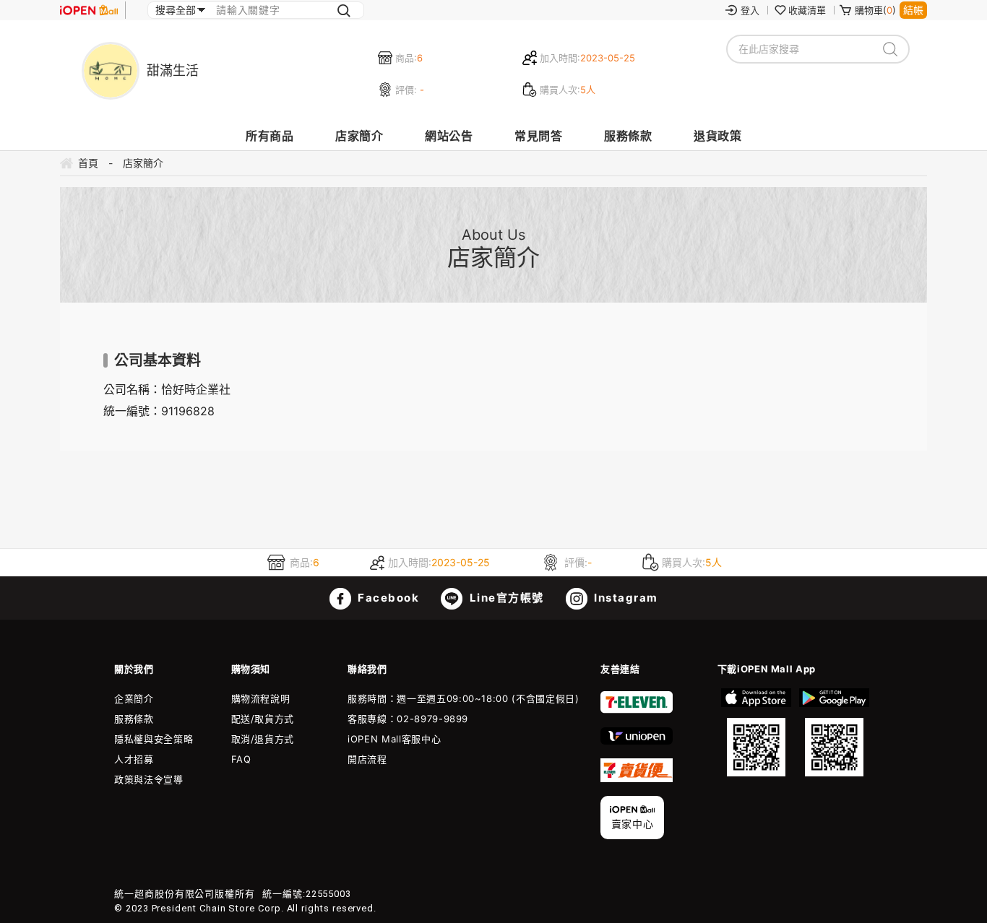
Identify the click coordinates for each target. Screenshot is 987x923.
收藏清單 (807, 10)
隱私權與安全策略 (153, 739)
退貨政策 (717, 136)
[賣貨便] (636, 778)
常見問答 (538, 136)
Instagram (624, 597)
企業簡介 (134, 698)
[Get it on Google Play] (834, 732)
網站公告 (449, 136)
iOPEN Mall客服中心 (394, 739)
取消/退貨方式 (263, 739)
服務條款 (628, 136)
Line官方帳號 (505, 597)
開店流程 (367, 759)
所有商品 (269, 136)
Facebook (387, 597)
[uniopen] (636, 741)
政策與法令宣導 (149, 779)
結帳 (913, 10)
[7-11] (636, 710)
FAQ (241, 759)
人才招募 (134, 759)
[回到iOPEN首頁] (89, 10)
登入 (750, 10)
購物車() (875, 10)
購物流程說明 (260, 698)
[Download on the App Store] (756, 732)
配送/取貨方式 (263, 718)
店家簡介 (359, 136)
